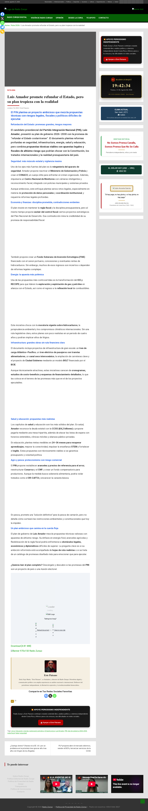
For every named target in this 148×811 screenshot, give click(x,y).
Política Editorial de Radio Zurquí (20, 779)
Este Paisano (24, 108)
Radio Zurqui (47, 807)
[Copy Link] (2, 31)
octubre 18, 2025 (13, 108)
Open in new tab (59, 630)
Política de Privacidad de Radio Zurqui (71, 807)
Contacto (104, 18)
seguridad (23, 733)
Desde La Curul (75, 18)
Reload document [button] (43, 630)
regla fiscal (11, 733)
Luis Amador (59, 731)
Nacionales (48, 2)
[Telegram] (2, 27)
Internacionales (59, 2)
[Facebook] (46, 696)
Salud (116, 2)
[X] (50, 696)
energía (26, 731)
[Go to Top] (142, 801)
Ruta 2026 (11, 90)
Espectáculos (101, 2)
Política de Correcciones (21, 789)
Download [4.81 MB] (21, 646)
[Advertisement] (50, 239)
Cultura (92, 2)
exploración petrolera (36, 731)
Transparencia (21, 786)
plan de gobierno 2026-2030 (77, 731)
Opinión (59, 18)
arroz (13, 731)
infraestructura (49, 731)
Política (68, 2)
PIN (66, 731)
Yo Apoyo (90, 18)
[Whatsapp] (54, 696)
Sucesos (84, 2)
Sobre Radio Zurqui (21, 776)
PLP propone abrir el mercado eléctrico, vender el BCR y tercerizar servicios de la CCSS (74, 748)
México (110, 2)
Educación (19, 731)
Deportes (76, 2)
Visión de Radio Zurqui (42, 18)
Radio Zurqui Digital (17, 17)
